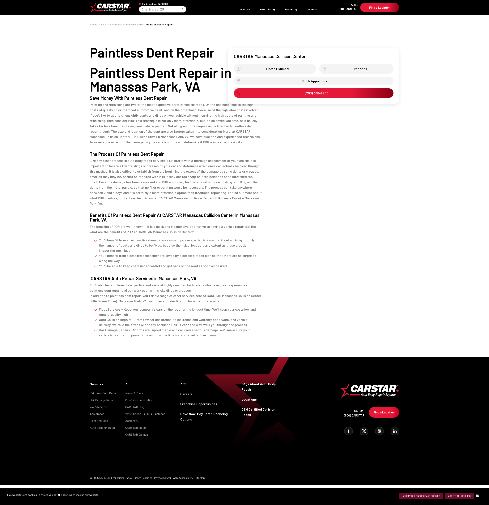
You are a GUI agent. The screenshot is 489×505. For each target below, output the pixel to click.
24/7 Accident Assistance (99, 410)
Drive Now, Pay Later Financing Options (204, 416)
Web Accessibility (183, 477)
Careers (311, 9)
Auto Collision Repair (103, 427)
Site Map (200, 477)
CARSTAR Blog (134, 407)
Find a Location (379, 7)
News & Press (134, 393)
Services (244, 9)
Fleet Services (99, 420)
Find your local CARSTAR (155, 3)
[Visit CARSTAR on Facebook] (348, 431)
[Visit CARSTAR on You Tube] (379, 431)
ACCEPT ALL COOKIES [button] (459, 495)
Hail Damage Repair (102, 400)
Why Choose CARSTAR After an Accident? (145, 417)
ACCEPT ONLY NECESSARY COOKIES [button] (421, 495)
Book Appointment (316, 81)
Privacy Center (163, 477)
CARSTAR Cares (135, 427)
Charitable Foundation (139, 400)
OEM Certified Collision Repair (258, 412)
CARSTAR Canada (136, 434)
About (130, 384)
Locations (249, 399)
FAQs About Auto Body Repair (258, 386)
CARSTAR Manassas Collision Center (121, 24)
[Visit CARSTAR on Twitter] (364, 431)
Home (93, 24)
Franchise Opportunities (198, 404)
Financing (290, 9)
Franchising (266, 9)
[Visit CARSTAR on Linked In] (395, 431)
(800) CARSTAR (347, 7)
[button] (478, 496)
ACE (183, 384)
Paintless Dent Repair (103, 393)
